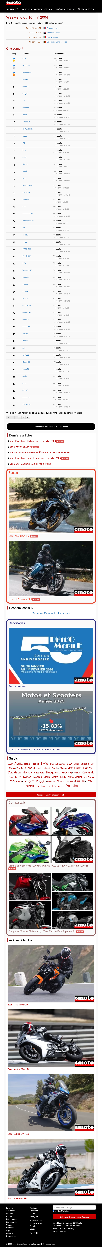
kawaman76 (27, 270)
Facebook (50, 613)
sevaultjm (26, 121)
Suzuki (80, 781)
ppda (24, 157)
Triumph (29, 786)
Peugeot (28, 781)
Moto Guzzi (74, 768)
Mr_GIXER (27, 256)
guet (24, 383)
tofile (24, 263)
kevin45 (26, 319)
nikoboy (26, 284)
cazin (25, 376)
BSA (69, 763)
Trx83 (25, 242)
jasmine (26, 277)
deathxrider (27, 305)
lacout (25, 114)
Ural (37, 786)
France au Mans (53, 28)
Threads (33, 1213)
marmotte (26, 192)
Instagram (64, 613)
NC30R (25, 298)
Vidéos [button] (59, 9)
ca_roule (26, 234)
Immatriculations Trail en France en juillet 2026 (33, 440)
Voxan (61, 785)
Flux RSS (34, 1233)
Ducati (28, 767)
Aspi (24, 348)
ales (24, 58)
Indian (76, 772)
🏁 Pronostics (85, 9)
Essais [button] (48, 9)
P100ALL (26, 291)
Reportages (16, 623)
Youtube (37, 613)
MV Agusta (89, 776)
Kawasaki (88, 772)
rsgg (24, 178)
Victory (52, 785)
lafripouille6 (27, 72)
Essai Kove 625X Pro (20, 446)
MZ (12, 781)
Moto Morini (75, 777)
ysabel (25, 79)
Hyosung (67, 772)
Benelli (27, 763)
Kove (11, 777)
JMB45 (25, 333)
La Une (9, 1207)
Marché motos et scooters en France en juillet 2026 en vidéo (40, 452)
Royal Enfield (42, 768)
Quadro (61, 781)
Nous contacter (59, 1231)
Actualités (13, 9)
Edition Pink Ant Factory (63, 1228)
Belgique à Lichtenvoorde (57, 42)
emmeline (26, 326)
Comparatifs (17, 802)
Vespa (44, 785)
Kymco (27, 777)
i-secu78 (26, 369)
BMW (45, 763)
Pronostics (11, 1236)
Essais (13, 472)
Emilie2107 (27, 404)
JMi (24, 227)
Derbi (19, 768)
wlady (25, 136)
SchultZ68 (26, 65)
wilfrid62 (26, 355)
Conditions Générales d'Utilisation (68, 1222)
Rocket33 (26, 362)
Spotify (33, 1226)
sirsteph (26, 107)
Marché (9, 1213)
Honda (27, 772)
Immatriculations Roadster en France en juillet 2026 (35, 458)
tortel (24, 150)
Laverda (37, 777)
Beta (36, 763)
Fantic (55, 768)
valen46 (26, 199)
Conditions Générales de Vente (66, 1225)
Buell (76, 763)
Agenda (38, 9)
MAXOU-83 (27, 249)
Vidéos (9, 1224)
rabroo (25, 340)
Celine (25, 164)
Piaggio (41, 781)
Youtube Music (36, 1223)
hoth (24, 206)
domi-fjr (25, 390)
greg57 (25, 93)
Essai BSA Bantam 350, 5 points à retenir (30, 463)
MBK (63, 777)
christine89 (27, 312)
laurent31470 (28, 185)
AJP (10, 763)
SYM (89, 781)
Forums (71, 9)
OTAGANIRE (27, 129)
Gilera (62, 768)
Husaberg (39, 772)
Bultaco (85, 763)
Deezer (33, 1228)
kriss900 (26, 86)
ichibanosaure (28, 220)
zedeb (25, 171)
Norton (19, 781)
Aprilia (18, 763)
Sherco (70, 781)
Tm (24, 100)
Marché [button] (26, 9)
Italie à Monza (52, 37)
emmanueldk (28, 213)
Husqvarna (53, 772)
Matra (54, 777)
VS (24, 143)
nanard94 (26, 397)
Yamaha (72, 785)
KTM (18, 776)
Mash (47, 777)
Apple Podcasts (37, 1220)
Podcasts (10, 1227)
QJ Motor (51, 781)
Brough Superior (57, 763)
